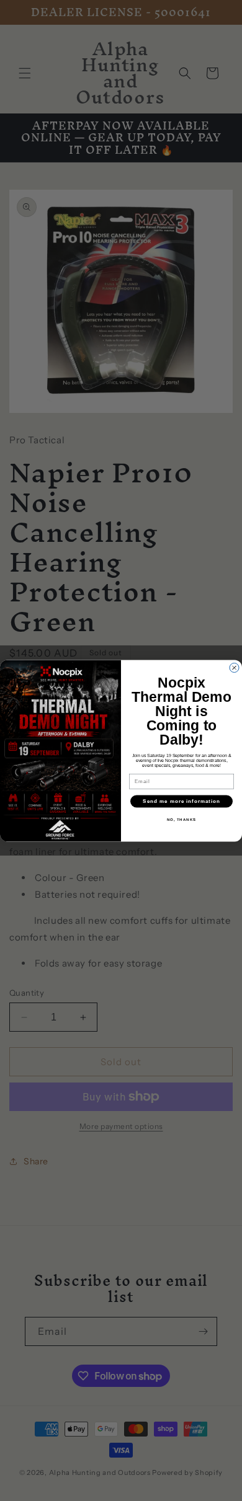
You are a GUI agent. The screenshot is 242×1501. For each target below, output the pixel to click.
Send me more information (181, 801)
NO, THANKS (182, 820)
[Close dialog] (234, 667)
